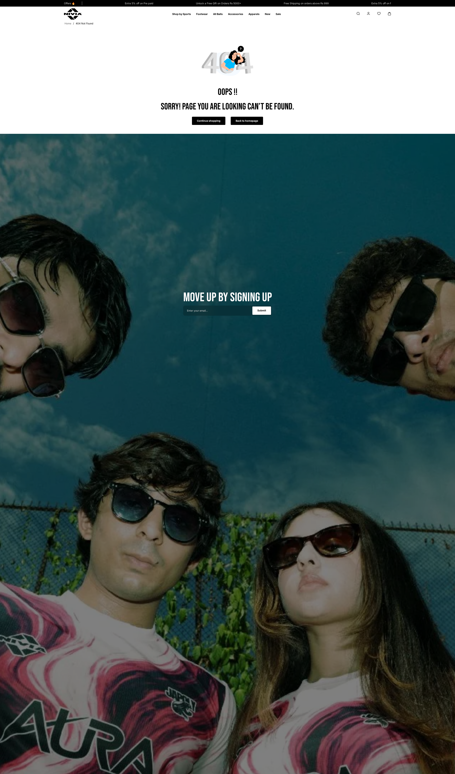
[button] (182, 14)
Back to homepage (247, 120)
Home (68, 23)
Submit (261, 310)
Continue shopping (208, 120)
